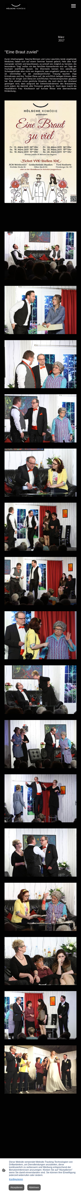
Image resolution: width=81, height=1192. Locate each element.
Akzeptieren (16, 1187)
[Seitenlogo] (16, 6)
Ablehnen (34, 1187)
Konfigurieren (16, 1179)
